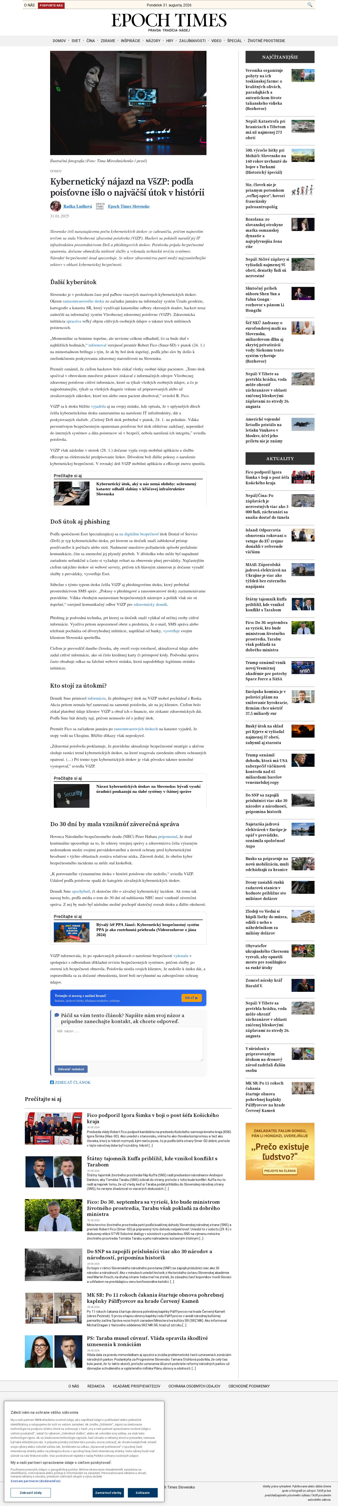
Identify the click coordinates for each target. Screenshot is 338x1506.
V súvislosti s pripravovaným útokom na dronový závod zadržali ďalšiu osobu (265, 1059)
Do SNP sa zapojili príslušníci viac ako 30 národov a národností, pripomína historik (149, 1254)
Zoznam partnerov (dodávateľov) (35, 1481)
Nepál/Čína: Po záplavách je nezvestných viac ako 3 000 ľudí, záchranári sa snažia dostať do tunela (267, 506)
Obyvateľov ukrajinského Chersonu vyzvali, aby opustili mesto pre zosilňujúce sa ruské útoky (267, 956)
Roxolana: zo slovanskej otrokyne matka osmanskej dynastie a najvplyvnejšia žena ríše (264, 233)
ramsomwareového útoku (83, 301)
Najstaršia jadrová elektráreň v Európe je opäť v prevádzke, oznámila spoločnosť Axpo (266, 835)
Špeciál (234, 41)
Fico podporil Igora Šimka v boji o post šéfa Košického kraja (153, 1118)
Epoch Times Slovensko (128, 206)
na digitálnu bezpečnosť (138, 534)
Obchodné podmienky (249, 1386)
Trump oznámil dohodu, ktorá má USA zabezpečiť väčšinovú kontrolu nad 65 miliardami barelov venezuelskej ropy (266, 769)
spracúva (73, 321)
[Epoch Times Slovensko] (169, 30)
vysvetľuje (171, 630)
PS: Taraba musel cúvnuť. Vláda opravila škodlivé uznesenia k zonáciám (147, 1341)
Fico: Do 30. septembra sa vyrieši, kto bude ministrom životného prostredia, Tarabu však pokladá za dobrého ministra (153, 1208)
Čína (90, 41)
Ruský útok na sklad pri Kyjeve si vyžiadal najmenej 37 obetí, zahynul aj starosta (265, 734)
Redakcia (96, 1386)
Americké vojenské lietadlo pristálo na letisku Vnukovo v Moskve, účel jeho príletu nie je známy (264, 430)
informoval (97, 345)
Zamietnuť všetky (108, 1492)
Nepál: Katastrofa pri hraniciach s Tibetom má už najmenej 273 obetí (266, 129)
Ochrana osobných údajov (194, 1386)
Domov (59, 41)
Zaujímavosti (192, 41)
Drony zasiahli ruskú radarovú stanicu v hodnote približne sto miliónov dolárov (266, 890)
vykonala (180, 955)
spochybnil (81, 891)
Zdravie (108, 41)
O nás (74, 1386)
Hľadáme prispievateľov (136, 1386)
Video (216, 41)
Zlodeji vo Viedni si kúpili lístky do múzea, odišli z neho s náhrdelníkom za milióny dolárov (267, 922)
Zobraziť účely (31, 1492)
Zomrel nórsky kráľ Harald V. (264, 983)
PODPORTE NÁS (51, 5)
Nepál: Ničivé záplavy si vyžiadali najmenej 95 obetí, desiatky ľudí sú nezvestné (267, 267)
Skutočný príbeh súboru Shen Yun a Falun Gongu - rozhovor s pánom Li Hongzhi (265, 299)
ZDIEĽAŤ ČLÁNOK (72, 1082)
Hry (169, 41)
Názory (153, 41)
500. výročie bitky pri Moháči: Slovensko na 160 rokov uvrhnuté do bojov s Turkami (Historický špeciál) (266, 161)
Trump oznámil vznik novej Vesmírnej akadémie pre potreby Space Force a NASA (266, 671)
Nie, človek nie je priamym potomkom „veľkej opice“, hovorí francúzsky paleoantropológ (265, 195)
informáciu (97, 698)
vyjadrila (98, 406)
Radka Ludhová (77, 206)
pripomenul (167, 836)
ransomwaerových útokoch (136, 728)
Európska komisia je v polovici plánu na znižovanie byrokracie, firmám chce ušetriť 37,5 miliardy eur (267, 702)
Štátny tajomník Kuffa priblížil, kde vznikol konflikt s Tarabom (152, 1161)
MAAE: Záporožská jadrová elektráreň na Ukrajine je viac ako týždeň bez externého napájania (266, 575)
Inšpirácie (130, 41)
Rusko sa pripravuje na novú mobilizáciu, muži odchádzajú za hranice (267, 864)
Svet (76, 41)
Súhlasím (143, 1492)
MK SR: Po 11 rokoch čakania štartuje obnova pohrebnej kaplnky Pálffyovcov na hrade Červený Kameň (155, 1298)
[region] (84, 1451)
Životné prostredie (266, 41)
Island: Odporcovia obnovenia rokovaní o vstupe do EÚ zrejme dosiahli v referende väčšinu (266, 541)
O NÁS (29, 5)
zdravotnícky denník (150, 604)
